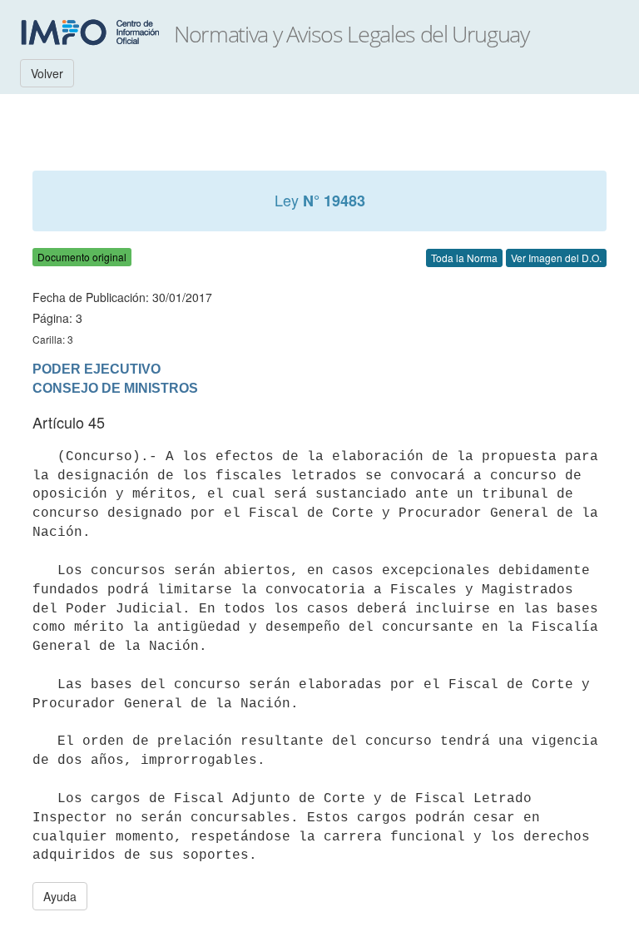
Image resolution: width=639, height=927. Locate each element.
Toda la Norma (464, 257)
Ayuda (60, 896)
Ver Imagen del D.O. (556, 257)
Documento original (81, 257)
